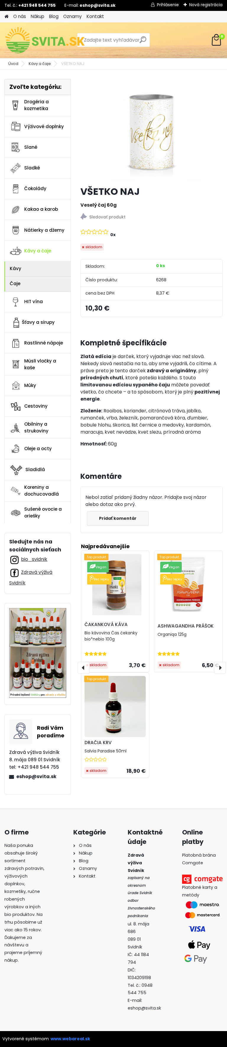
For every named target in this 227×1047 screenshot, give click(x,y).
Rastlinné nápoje (43, 343)
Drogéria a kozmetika (36, 105)
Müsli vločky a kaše (40, 364)
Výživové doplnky (44, 126)
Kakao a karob (41, 209)
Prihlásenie (168, 5)
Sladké (32, 168)
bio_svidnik (34, 559)
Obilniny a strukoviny (36, 427)
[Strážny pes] (151, 217)
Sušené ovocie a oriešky (43, 512)
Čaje (15, 283)
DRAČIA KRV (98, 742)
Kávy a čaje (40, 63)
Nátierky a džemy (44, 230)
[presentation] (84, 668)
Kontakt (95, 16)
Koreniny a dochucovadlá (41, 490)
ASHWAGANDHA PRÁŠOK (186, 626)
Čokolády (35, 188)
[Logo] (45, 40)
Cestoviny (36, 406)
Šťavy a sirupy (38, 322)
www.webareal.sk (70, 1039)
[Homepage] (6, 16)
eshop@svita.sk (36, 776)
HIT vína (33, 301)
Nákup (37, 16)
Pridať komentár (118, 518)
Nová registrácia (206, 5)
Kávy (15, 268)
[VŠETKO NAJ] (151, 130)
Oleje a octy (38, 448)
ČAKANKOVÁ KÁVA (106, 624)
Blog (54, 16)
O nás (19, 16)
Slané (30, 147)
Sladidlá (35, 469)
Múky (30, 385)
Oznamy (72, 16)
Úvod (13, 63)
